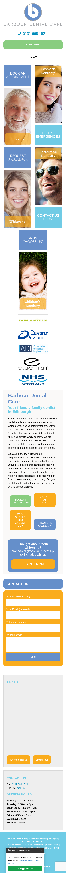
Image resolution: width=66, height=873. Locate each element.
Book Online (33, 44)
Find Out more (33, 564)
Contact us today (45, 500)
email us (20, 788)
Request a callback (45, 524)
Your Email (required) (18, 609)
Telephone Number (16, 622)
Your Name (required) (18, 596)
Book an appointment (22, 501)
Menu (32, 57)
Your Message (14, 635)
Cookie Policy (52, 845)
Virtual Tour (42, 759)
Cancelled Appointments (34, 845)
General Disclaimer (50, 848)
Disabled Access (13, 845)
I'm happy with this (25, 869)
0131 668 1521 (35, 33)
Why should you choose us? (20, 520)
